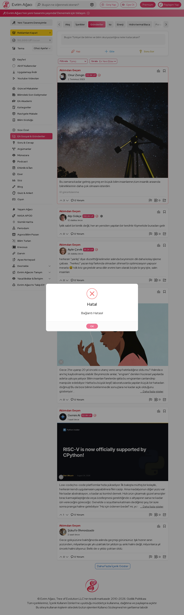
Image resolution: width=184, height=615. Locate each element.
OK (92, 326)
